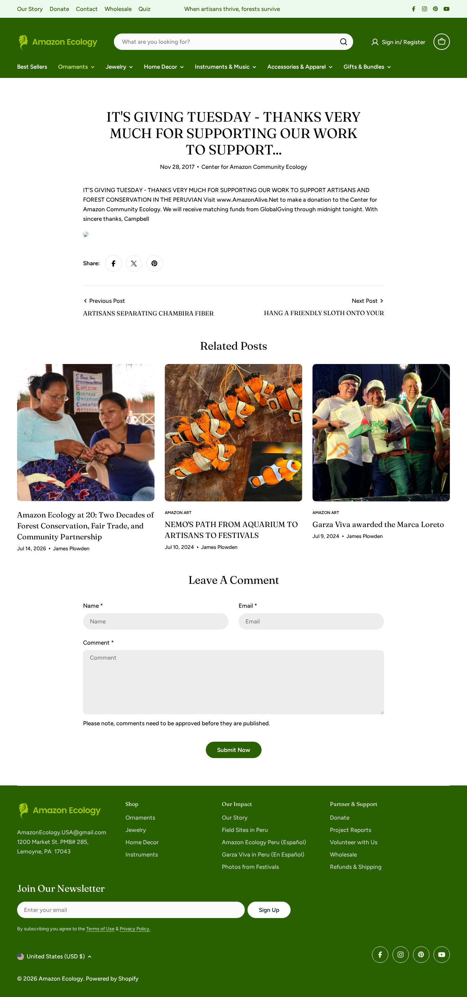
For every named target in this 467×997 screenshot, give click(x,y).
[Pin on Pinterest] (154, 263)
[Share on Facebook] (113, 263)
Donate (59, 8)
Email (248, 605)
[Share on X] (134, 263)
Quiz (144, 8)
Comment (98, 642)
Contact (87, 8)
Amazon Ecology (61, 978)
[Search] (343, 42)
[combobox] (233, 41)
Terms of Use (100, 929)
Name (93, 605)
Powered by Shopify (112, 978)
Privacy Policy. (135, 929)
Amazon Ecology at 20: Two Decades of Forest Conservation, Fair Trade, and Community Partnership (85, 525)
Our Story (30, 8)
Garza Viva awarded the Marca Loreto (378, 524)
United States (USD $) (56, 956)
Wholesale (118, 8)
